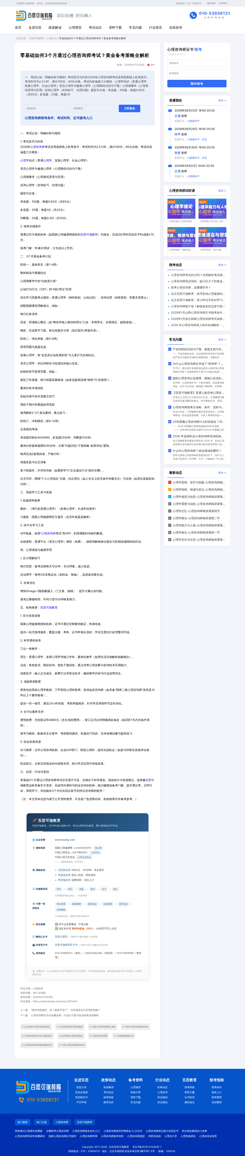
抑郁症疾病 (154, 1136)
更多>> (222, 100)
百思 (148, 780)
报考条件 (217, 1087)
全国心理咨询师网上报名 (103, 1026)
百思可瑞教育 (36, 38)
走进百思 (35, 27)
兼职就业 (190, 1102)
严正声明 (81, 1102)
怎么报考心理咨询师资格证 (36, 1026)
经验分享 (136, 1092)
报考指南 (108, 1097)
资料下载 (115, 27)
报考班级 (190, 1087)
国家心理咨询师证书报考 (62, 1136)
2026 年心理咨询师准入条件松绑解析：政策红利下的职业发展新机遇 (196, 325)
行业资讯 (155, 27)
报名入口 (217, 1092)
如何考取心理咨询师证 (71, 1035)
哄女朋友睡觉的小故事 (194, 1130)
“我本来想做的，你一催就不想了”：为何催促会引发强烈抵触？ (66, 1009)
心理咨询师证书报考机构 (70, 1026)
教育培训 (108, 1102)
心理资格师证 (188, 1136)
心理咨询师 (37, 147)
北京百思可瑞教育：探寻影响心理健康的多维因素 (196, 294)
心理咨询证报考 (208, 1136)
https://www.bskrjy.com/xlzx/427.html (55, 1001)
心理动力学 (170, 1136)
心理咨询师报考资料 (112, 1136)
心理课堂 (75, 27)
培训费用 (217, 1102)
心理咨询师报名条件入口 (86, 1130)
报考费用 (217, 1097)
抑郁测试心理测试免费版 (29, 1130)
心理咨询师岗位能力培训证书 (162, 1130)
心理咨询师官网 (88, 1136)
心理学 (24, 160)
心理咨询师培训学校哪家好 (30, 1136)
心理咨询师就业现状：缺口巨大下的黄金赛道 (196, 281)
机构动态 (162, 1087)
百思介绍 (81, 1087)
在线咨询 (175, 27)
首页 (18, 27)
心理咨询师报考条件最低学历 (37, 1045)
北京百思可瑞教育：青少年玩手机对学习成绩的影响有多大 (196, 300)
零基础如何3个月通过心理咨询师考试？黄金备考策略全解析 (92, 38)
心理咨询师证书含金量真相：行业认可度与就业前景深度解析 (65, 1015)
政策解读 (55, 27)
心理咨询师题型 (136, 1136)
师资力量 (190, 1092)
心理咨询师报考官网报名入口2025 (122, 1130)
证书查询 (190, 1097)
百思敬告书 (81, 1097)
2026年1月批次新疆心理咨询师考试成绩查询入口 (196, 319)
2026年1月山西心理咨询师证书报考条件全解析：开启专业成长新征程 (196, 313)
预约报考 (211, 3)
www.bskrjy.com (65, 839)
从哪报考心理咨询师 (57, 1130)
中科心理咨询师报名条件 (135, 1026)
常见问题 (135, 27)
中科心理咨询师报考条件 (72, 1045)
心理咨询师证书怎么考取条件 (37, 1035)
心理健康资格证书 (123, 1035)
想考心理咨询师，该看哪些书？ (191, 287)
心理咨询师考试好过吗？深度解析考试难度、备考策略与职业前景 (195, 275)
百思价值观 (81, 1092)
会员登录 (223, 3)
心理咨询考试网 (98, 1035)
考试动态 (95, 27)
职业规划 (162, 1097)
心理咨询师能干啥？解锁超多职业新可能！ (198, 306)
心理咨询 (52, 38)
